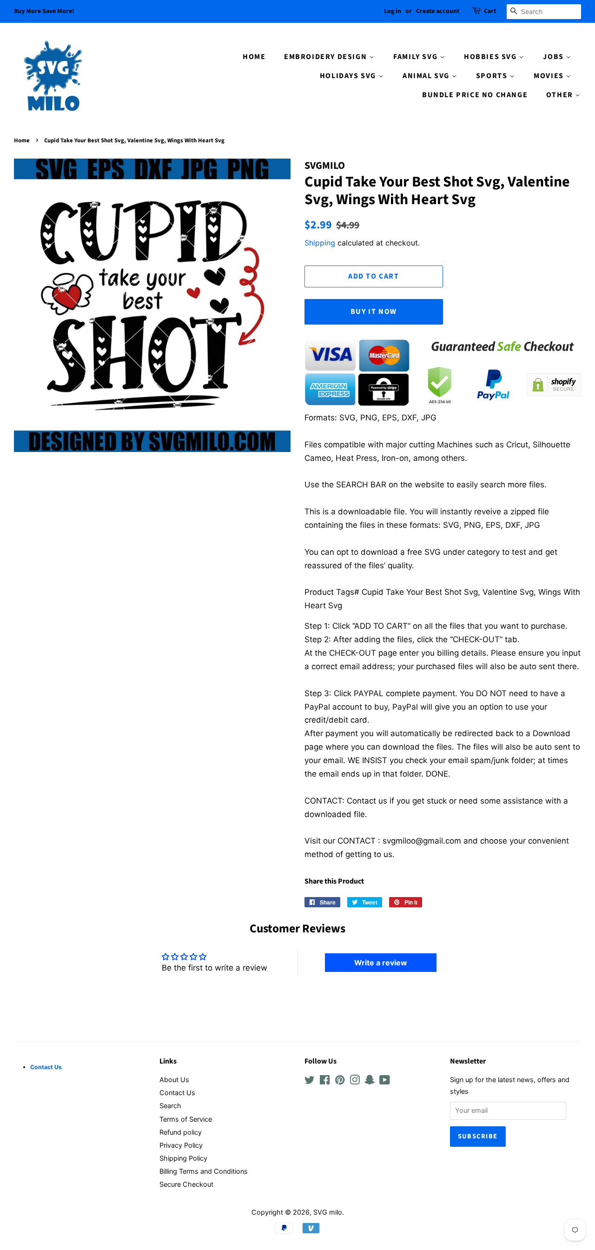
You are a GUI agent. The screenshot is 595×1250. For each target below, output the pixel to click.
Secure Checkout (186, 1184)
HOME (254, 57)
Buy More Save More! (44, 11)
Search (170, 1106)
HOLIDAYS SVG (349, 76)
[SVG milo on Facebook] (324, 1081)
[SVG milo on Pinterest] (340, 1081)
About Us (174, 1080)
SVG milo (327, 1212)
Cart (490, 11)
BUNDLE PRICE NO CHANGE (475, 95)
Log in (392, 11)
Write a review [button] (380, 962)
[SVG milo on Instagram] (355, 1081)
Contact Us (177, 1093)
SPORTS (492, 76)
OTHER (560, 95)
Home (22, 140)
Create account (437, 11)
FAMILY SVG (416, 57)
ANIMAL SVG (427, 76)
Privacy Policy (181, 1145)
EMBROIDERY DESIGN (326, 57)
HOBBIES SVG (491, 57)
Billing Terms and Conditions (203, 1171)
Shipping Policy (183, 1158)
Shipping (319, 242)
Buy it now (373, 311)
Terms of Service (185, 1119)
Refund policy (180, 1132)
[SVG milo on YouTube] (384, 1081)
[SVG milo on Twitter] (309, 1081)
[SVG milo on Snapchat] (369, 1081)
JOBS (554, 57)
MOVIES (550, 76)
